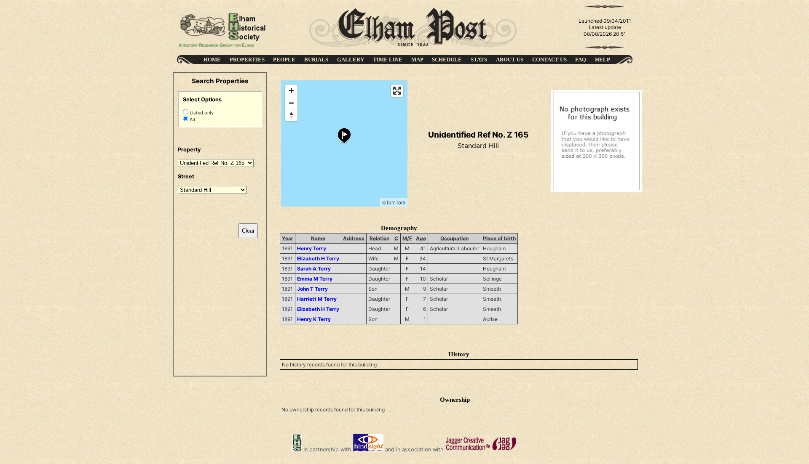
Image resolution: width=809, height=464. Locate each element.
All (191, 119)
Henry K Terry (314, 319)
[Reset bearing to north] (291, 115)
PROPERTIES (247, 59)
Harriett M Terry (317, 299)
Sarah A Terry (314, 268)
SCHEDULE (447, 59)
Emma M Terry (314, 279)
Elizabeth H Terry (318, 258)
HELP (602, 59)
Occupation (454, 238)
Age (421, 238)
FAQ (580, 59)
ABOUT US (509, 59)
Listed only (201, 113)
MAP (417, 59)
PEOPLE (284, 59)
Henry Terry (311, 248)
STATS (479, 59)
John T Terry (312, 289)
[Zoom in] (291, 91)
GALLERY (350, 59)
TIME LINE (387, 59)
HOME (212, 59)
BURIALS (316, 59)
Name (318, 238)
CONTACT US (549, 59)
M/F (407, 238)
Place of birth (499, 238)
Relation (379, 238)
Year (287, 238)
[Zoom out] (291, 103)
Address (353, 238)
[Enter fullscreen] (397, 91)
